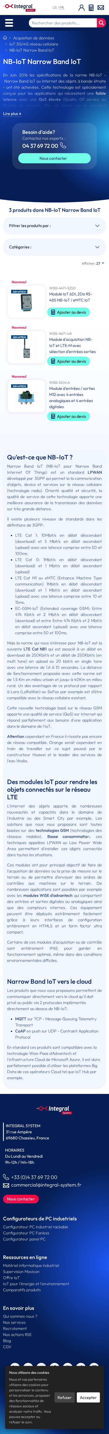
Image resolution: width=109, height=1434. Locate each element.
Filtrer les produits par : (30, 225)
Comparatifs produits (22, 1289)
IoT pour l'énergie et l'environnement (36, 1283)
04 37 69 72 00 (40, 145)
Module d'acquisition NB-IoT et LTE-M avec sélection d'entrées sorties (72, 345)
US (55, 7)
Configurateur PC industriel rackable (35, 1226)
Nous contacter (53, 158)
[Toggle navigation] (9, 23)
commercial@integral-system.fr (46, 1185)
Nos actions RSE (17, 1334)
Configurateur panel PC (24, 1238)
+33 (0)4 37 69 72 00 (34, 1177)
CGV (7, 1346)
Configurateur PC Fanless (26, 1232)
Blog (7, 1340)
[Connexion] (82, 7)
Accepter (88, 1397)
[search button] (101, 22)
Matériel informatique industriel (31, 1265)
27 (91, 263)
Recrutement (15, 1328)
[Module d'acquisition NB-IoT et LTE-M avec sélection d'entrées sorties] (26, 349)
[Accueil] (5, 37)
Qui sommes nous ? (20, 1316)
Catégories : (20, 246)
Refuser (65, 1397)
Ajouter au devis (71, 312)
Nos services (14, 1322)
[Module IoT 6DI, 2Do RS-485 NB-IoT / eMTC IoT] (26, 302)
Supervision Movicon (21, 1271)
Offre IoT (11, 1277)
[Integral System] (19, 7)
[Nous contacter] (101, 7)
